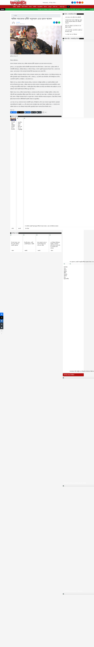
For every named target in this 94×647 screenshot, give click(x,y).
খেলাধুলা (49, 6)
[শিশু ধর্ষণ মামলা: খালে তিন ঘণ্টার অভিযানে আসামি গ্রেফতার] (16, 237)
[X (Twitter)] (1, 317)
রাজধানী (19, 228)
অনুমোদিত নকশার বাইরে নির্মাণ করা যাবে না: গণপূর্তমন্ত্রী (70, 9)
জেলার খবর (55, 6)
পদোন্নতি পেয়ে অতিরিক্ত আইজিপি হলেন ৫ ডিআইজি (43, 9)
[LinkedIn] (1, 321)
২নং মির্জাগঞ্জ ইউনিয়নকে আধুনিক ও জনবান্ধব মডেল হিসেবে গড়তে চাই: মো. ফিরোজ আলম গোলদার (55, 245)
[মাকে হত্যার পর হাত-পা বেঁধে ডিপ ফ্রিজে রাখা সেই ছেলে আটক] (42, 237)
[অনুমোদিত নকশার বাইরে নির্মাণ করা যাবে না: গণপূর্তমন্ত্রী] (20, 119)
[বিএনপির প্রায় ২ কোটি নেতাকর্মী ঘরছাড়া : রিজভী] (29, 237)
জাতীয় (14, 6)
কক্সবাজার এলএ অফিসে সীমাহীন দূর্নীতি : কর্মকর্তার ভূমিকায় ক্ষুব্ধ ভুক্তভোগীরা (66, 272)
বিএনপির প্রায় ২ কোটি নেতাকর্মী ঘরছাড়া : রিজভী (29, 243)
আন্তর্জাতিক (40, 6)
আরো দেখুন (62, 6)
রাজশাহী (39, 250)
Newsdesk (18, 22)
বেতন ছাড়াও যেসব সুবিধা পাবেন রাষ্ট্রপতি (73, 17)
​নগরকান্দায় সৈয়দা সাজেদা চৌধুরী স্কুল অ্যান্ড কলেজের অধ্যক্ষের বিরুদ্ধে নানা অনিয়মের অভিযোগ (73, 21)
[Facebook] (1, 314)
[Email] (1, 327)
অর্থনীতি (34, 6)
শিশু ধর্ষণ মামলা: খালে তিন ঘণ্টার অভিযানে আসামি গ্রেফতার (15, 244)
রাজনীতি (18, 6)
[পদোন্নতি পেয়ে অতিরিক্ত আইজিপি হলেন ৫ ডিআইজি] (13, 119)
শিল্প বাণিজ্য (27, 228)
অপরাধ (30, 6)
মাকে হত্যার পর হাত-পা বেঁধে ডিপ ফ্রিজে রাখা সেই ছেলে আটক (41, 244)
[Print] (1, 324)
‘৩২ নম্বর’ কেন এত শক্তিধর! (71, 34)
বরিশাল (13, 250)
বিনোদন (45, 6)
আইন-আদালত (25, 6)
